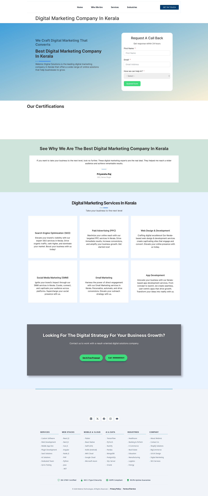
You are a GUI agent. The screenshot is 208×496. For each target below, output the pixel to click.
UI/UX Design (156, 453)
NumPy (109, 446)
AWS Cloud (89, 453)
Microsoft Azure (91, 461)
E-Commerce (134, 446)
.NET (65, 469)
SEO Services (155, 461)
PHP (64, 457)
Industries (132, 7)
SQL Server (111, 461)
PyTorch (110, 442)
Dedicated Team (47, 461)
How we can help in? (133, 71)
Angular (66, 450)
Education (132, 453)
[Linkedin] (91, 418)
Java (64, 465)
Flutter (87, 438)
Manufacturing (134, 457)
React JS (66, 438)
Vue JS (65, 446)
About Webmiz (156, 438)
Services (115, 7)
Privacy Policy (115, 489)
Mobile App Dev (47, 446)
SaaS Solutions (46, 453)
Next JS (66, 442)
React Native (90, 442)
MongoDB (110, 453)
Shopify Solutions (157, 446)
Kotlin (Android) (91, 450)
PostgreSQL (111, 457)
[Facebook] (104, 418)
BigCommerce (156, 450)
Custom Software (48, 438)
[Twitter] (97, 418)
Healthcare (133, 438)
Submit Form (132, 83)
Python (65, 461)
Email (126, 59)
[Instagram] (110, 418)
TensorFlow (111, 438)
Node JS (66, 453)
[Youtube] (117, 418)
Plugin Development (49, 450)
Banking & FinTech (136, 442)
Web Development (48, 442)
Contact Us (155, 442)
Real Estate (133, 450)
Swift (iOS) (89, 446)
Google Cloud (90, 457)
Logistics (132, 461)
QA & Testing (46, 465)
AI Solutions (45, 457)
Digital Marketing (157, 457)
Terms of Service (129, 489)
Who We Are (97, 7)
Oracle (109, 465)
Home (80, 7)
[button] (28, 121)
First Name (129, 48)
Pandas (109, 450)
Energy (131, 465)
